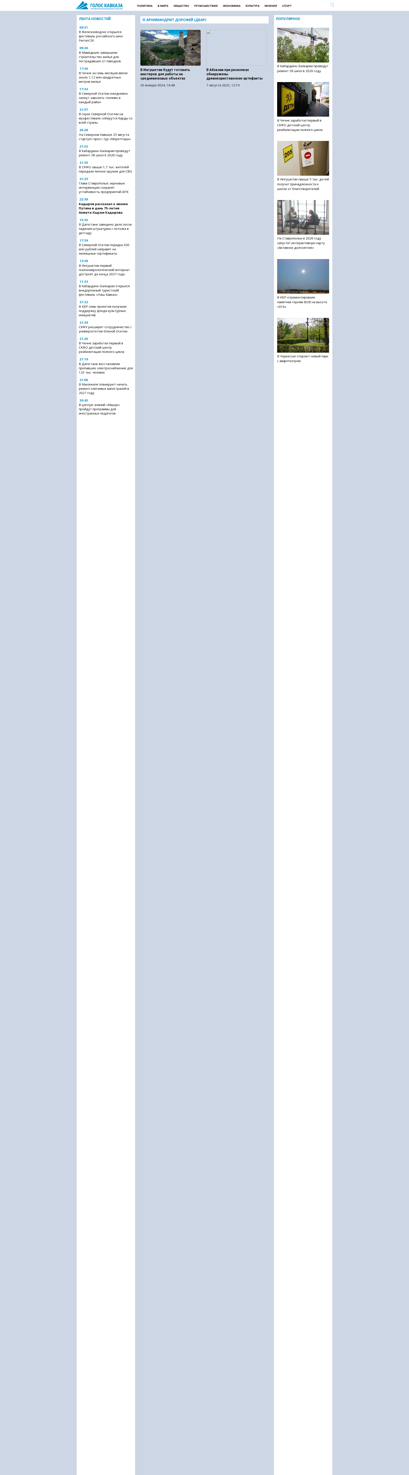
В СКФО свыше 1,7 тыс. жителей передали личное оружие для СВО (105, 169)
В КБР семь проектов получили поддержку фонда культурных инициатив (103, 310)
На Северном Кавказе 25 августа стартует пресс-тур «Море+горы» (105, 136)
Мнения (271, 5)
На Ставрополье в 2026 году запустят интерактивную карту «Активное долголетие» (301, 243)
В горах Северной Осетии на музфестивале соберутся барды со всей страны (105, 118)
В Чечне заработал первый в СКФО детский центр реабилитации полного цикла (101, 347)
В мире (163, 5)
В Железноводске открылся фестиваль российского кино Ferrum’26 (101, 36)
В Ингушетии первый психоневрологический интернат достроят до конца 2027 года (104, 269)
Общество (181, 5)
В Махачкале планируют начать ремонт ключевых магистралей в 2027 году (104, 388)
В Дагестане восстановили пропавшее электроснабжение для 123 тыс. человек (106, 368)
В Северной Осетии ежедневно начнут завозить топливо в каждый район (103, 97)
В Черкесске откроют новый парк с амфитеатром (302, 358)
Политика (145, 5)
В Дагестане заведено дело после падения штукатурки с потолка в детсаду (105, 228)
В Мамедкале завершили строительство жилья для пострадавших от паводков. (100, 56)
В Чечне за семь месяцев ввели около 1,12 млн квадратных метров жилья (103, 77)
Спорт (287, 5)
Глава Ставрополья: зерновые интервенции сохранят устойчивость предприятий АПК (103, 187)
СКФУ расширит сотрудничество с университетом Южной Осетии (105, 329)
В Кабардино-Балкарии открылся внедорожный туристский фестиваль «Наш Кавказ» (104, 290)
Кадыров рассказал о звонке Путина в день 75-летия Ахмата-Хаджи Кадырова (103, 208)
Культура (252, 5)
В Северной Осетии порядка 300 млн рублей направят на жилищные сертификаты (104, 249)
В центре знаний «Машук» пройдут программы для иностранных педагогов (99, 409)
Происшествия (206, 5)
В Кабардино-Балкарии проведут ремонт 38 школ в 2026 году (104, 153)
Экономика (232, 5)
